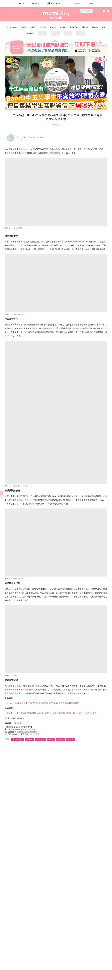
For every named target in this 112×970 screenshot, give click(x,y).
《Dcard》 (35, 241)
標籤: (7, 739)
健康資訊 (53, 27)
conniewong (24, 137)
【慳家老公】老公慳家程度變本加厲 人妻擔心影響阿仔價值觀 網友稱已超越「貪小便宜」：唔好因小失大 (51, 713)
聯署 (56, 153)
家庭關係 (63, 27)
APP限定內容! (12, 27)
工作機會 (90, 3)
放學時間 (41, 739)
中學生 (10, 153)
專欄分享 (85, 27)
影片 (103, 27)
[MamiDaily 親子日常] (56, 14)
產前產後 (43, 27)
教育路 (33, 27)
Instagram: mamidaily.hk (27, 732)
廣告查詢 (77, 3)
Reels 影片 (30, 33)
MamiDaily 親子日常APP (25, 729)
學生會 (60, 739)
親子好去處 (74, 27)
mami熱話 (24, 27)
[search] (96, 11)
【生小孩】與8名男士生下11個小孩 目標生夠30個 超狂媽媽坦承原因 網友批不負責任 (42, 703)
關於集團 (21, 3)
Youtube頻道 (34, 734)
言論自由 (22, 149)
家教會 (71, 739)
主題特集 (95, 27)
